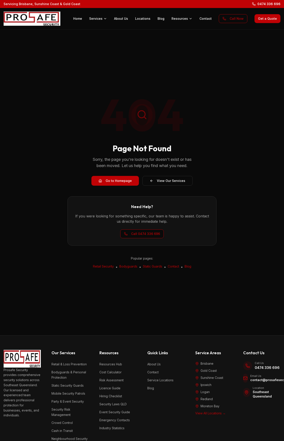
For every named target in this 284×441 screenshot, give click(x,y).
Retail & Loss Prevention (69, 364)
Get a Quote (267, 18)
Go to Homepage (119, 181)
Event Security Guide (114, 412)
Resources (180, 18)
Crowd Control (62, 423)
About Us (121, 18)
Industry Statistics (111, 428)
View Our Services (171, 181)
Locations (142, 18)
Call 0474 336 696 (145, 234)
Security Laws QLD (113, 404)
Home (77, 18)
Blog (161, 18)
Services (96, 18)
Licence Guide (109, 388)
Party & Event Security (67, 401)
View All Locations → (210, 413)
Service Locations (160, 380)
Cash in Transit (62, 431)
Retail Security (103, 266)
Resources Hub (110, 364)
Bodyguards (128, 266)
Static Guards (152, 266)
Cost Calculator (110, 372)
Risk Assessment (111, 380)
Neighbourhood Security (69, 439)
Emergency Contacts (114, 420)
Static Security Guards (67, 385)
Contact (205, 18)
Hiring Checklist (110, 396)
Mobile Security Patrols (68, 393)
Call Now (237, 18)
